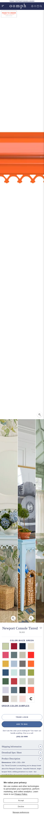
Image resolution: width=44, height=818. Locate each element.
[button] (40, 628)
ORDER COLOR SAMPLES (15, 706)
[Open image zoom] (39, 414)
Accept (21, 800)
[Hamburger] (3, 6)
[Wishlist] (35, 6)
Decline (21, 807)
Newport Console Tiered (20, 628)
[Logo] (17, 6)
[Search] (40, 6)
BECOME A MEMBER (28, 1)
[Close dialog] (42, 776)
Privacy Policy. (21, 794)
